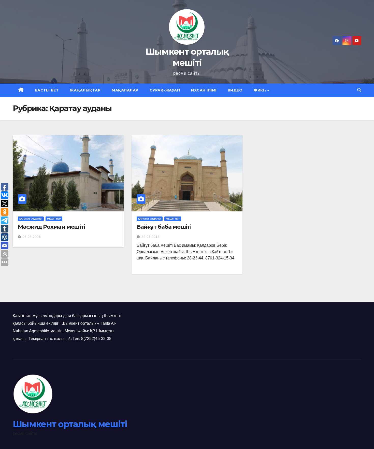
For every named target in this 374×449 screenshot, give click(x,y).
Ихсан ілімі (204, 90)
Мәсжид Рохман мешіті (51, 226)
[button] (359, 90)
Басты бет (47, 90)
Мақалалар (125, 90)
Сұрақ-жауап (165, 90)
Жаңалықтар (85, 90)
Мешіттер (54, 218)
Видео (235, 90)
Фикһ (260, 90)
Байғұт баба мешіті (164, 226)
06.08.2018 (32, 237)
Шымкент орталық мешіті (70, 424)
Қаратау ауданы (30, 218)
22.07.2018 (150, 237)
